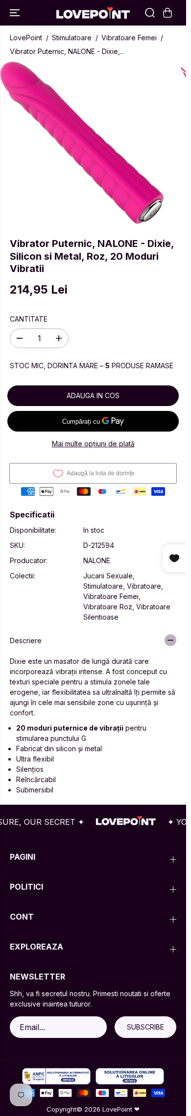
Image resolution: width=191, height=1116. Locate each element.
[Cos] (167, 13)
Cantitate (29, 319)
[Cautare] (150, 13)
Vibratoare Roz (107, 606)
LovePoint (26, 37)
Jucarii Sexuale (108, 576)
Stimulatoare (72, 37)
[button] (16, 12)
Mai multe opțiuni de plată (93, 443)
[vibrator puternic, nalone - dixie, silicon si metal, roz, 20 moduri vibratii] (83, 144)
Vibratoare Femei (129, 37)
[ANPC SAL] (56, 1076)
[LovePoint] (93, 12)
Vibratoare (144, 586)
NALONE (96, 560)
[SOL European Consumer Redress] (130, 1076)
